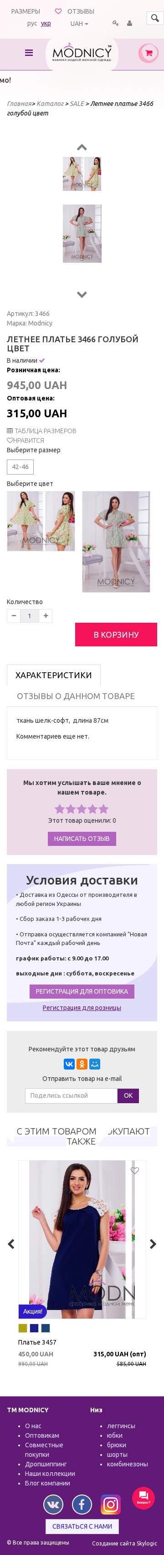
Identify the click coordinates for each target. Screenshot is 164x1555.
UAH (77, 23)
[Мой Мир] (94, 1064)
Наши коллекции (50, 1473)
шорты (117, 1454)
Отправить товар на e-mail (82, 1078)
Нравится (28, 440)
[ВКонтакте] (69, 1064)
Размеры (25, 11)
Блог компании (47, 1483)
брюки (116, 1445)
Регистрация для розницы (82, 1007)
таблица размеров (46, 431)
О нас (33, 1426)
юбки (115, 1435)
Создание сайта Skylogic (124, 1543)
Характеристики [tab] (53, 675)
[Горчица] (148, 1329)
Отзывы (80, 11)
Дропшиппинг (46, 1464)
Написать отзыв (82, 838)
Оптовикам (42, 1435)
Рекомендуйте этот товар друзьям (82, 1049)
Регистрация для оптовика (82, 991)
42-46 (20, 466)
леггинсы (121, 1426)
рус (32, 23)
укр (46, 23)
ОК (128, 1095)
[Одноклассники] (82, 1064)
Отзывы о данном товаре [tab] (76, 695)
